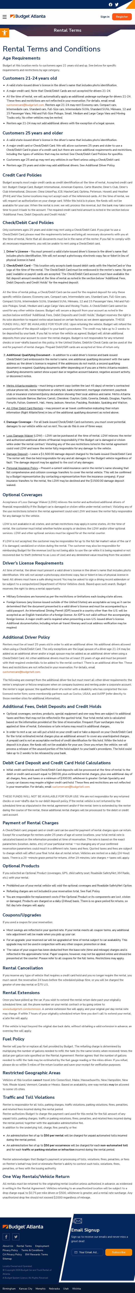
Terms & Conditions (32, 1250)
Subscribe (119, 1252)
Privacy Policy (10, 1250)
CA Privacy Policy (12, 1254)
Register (122, 17)
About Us (8, 1246)
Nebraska (54, 1288)
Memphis (41, 1288)
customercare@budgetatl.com (25, 105)
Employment (42, 1246)
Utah (66, 1288)
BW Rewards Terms (36, 1254)
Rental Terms (24, 1246)
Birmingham (9, 1288)
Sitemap (7, 1258)
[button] (4, 32)
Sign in (105, 16)
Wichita (76, 1288)
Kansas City (25, 1288)
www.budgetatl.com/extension (22, 1009)
